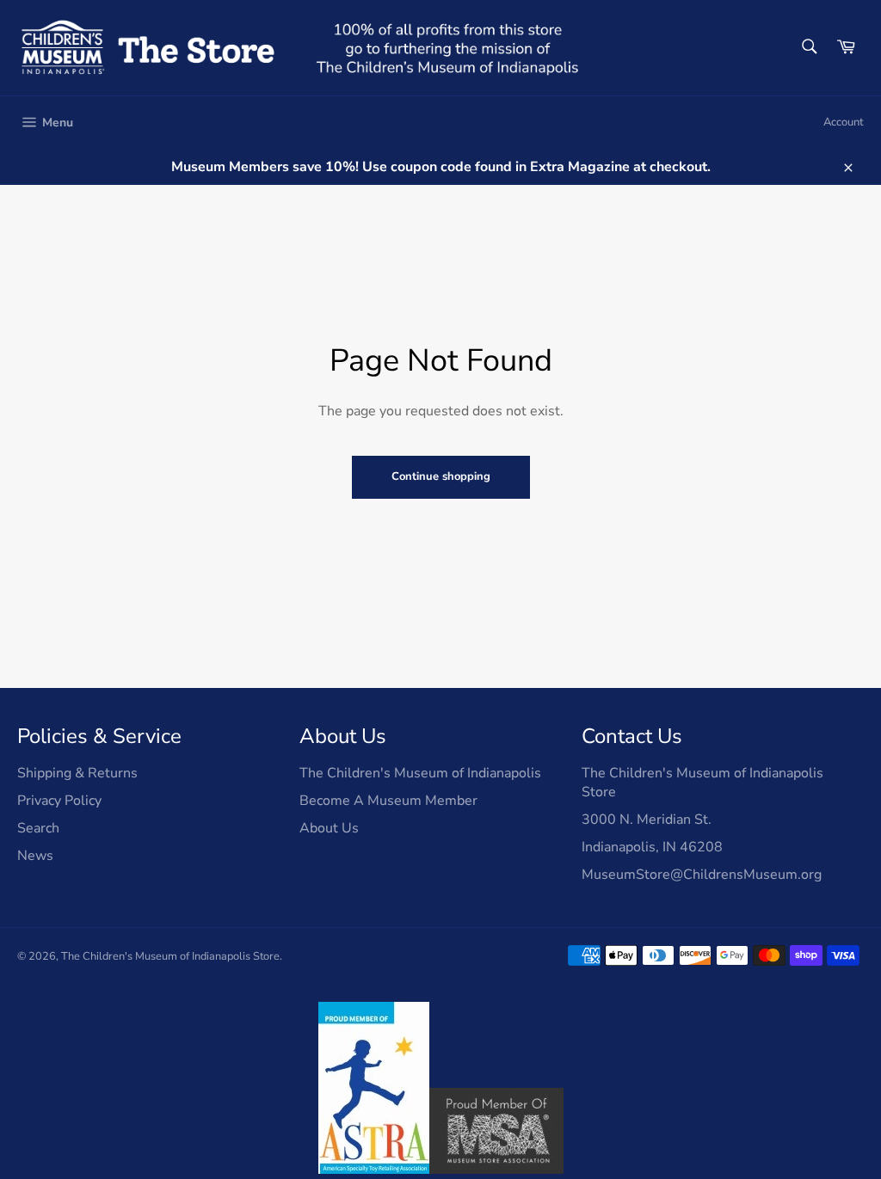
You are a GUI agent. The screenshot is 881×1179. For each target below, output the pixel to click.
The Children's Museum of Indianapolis (420, 773)
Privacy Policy (59, 800)
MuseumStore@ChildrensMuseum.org (702, 874)
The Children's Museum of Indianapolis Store (170, 956)
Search (38, 828)
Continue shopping (440, 476)
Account (843, 122)
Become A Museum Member (388, 800)
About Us (329, 828)
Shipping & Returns (77, 773)
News (35, 855)
